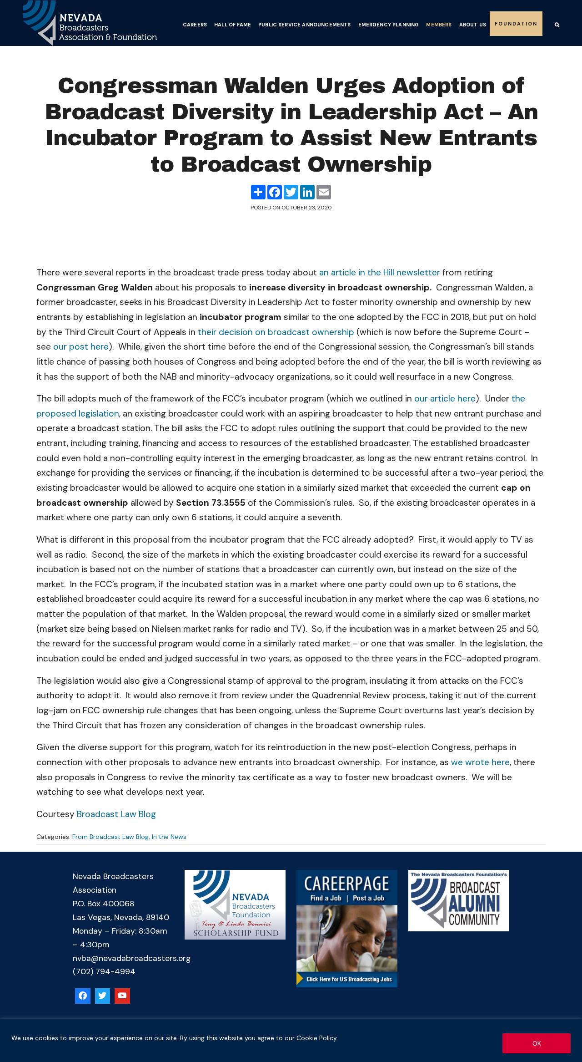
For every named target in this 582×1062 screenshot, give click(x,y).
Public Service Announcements (304, 24)
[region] (291, 1040)
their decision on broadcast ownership (276, 332)
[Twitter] (103, 996)
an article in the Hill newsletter (379, 272)
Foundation (516, 23)
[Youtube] (122, 996)
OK (536, 1043)
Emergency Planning (388, 24)
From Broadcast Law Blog (110, 837)
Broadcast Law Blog (116, 814)
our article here (445, 398)
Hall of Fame (232, 24)
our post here (81, 346)
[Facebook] (83, 996)
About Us (472, 24)
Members (439, 24)
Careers (195, 24)
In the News (169, 837)
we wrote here (480, 762)
